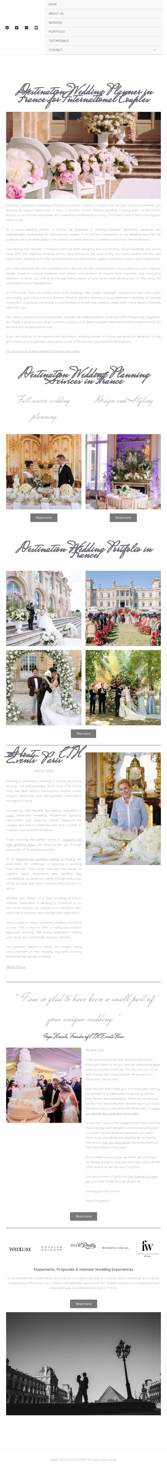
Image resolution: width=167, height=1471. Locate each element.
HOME (53, 4)
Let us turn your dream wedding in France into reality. (43, 351)
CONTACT (56, 50)
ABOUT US (56, 13)
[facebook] (7, 27)
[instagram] (27, 27)
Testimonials (14, 1431)
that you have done (115, 1142)
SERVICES (55, 23)
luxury (10, 815)
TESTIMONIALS (59, 41)
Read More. (16, 966)
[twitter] (17, 27)
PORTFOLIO (57, 32)
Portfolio (12, 1441)
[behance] (37, 27)
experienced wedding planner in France (45, 859)
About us (12, 1422)
